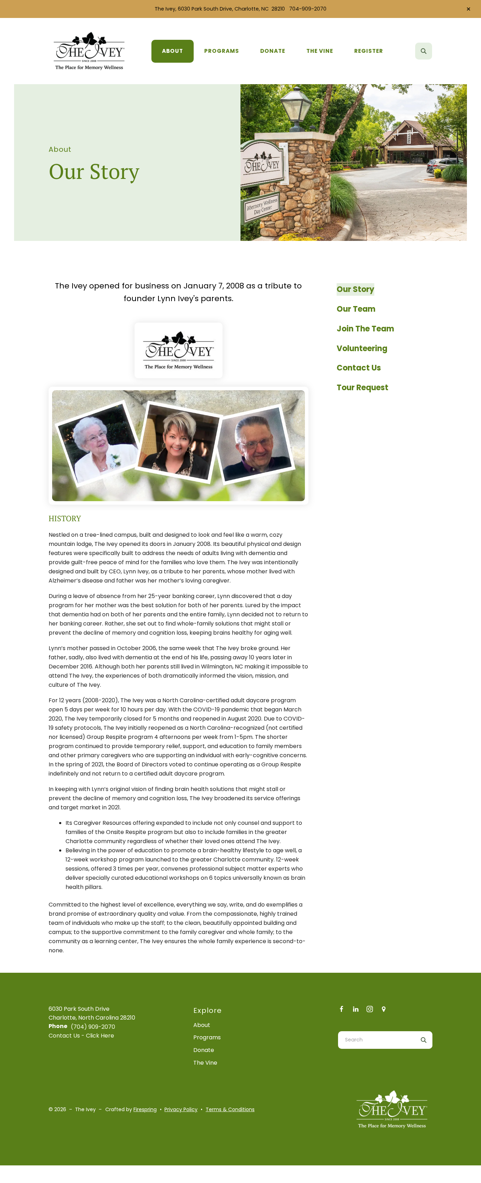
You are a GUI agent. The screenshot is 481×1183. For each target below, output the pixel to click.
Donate (272, 51)
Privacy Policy (181, 1109)
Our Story (355, 289)
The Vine (319, 51)
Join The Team (365, 328)
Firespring (145, 1109)
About (172, 51)
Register (368, 51)
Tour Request (362, 387)
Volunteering (362, 348)
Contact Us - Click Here (81, 1036)
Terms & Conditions (230, 1109)
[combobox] (433, 51)
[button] (468, 9)
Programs (221, 51)
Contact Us (359, 367)
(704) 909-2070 (93, 1027)
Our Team (356, 309)
